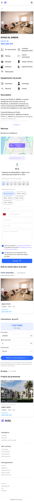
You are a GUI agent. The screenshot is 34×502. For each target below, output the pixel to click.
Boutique (3, 490)
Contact (3, 465)
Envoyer (15, 261)
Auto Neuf (4, 435)
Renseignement (5, 486)
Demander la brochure (15, 158)
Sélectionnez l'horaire (8, 189)
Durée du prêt (5, 347)
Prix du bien (4, 332)
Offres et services (6, 474)
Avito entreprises (6, 456)
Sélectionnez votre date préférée (12, 178)
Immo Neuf (4, 437)
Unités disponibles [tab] (7, 273)
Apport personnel (6, 340)
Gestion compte (5, 472)
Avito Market (4, 449)
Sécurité (3, 483)
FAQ (2, 488)
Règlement (4, 467)
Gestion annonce (5, 470)
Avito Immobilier (5, 451)
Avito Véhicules (5, 454)
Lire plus (16, 125)
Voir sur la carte (18, 145)
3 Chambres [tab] (21, 273)
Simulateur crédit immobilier (8, 440)
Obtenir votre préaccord (15, 358)
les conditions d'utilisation (23, 245)
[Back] (2, 8)
